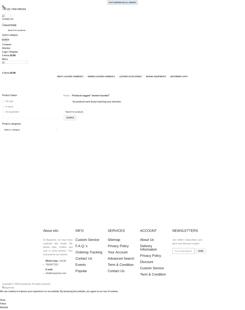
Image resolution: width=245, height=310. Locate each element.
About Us (147, 240)
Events (80, 265)
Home (66, 95)
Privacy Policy (118, 246)
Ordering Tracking (88, 252)
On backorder (12, 112)
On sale (9, 101)
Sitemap (114, 240)
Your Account (118, 252)
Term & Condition (121, 265)
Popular (81, 271)
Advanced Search (121, 258)
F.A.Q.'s (81, 246)
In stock (9, 106)
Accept (5, 296)
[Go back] (5, 81)
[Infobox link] (122, 145)
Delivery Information (148, 247)
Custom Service (87, 240)
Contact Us (83, 258)
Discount (146, 262)
